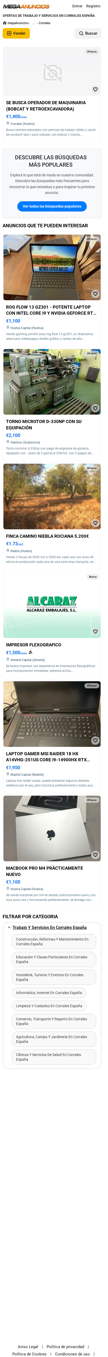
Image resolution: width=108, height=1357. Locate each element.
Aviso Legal (28, 1346)
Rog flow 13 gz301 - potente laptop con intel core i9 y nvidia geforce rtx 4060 (51, 313)
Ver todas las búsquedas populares (52, 206)
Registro (93, 6)
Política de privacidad (65, 1346)
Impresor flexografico (33, 644)
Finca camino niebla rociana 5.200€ (47, 536)
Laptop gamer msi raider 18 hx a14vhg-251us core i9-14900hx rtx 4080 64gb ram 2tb (46, 760)
